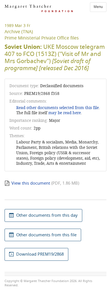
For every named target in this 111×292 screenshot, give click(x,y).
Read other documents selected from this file (57, 107)
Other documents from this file (46, 235)
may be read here (64, 112)
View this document (30, 183)
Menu (98, 6)
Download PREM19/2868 (40, 254)
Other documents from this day (47, 215)
